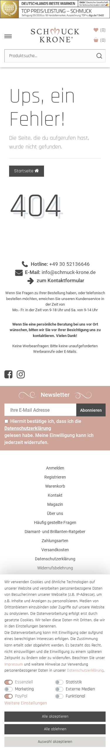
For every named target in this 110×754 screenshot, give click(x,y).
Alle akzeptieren (55, 716)
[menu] (8, 36)
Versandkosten (55, 549)
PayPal (21, 696)
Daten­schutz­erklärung (85, 670)
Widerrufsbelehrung (55, 568)
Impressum (13, 664)
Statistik (74, 682)
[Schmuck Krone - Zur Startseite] (55, 34)
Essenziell (24, 682)
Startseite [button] (24, 171)
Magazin (55, 504)
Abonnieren (91, 410)
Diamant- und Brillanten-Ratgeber (55, 531)
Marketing (24, 689)
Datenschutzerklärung (55, 558)
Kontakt (55, 495)
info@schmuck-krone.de (69, 272)
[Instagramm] (21, 374)
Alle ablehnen (55, 729)
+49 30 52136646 (69, 264)
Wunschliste (103, 30)
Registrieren (55, 477)
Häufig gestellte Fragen (55, 522)
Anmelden (55, 468)
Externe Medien (80, 689)
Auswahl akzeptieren (55, 741)
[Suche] (99, 55)
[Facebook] (8, 374)
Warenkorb (103, 40)
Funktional (75, 696)
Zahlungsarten (55, 540)
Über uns (55, 513)
